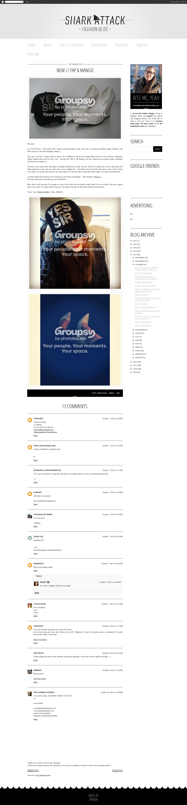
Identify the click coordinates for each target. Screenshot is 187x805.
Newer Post (33, 770)
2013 (135, 255)
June (137, 340)
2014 (135, 251)
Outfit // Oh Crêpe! (143, 322)
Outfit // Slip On (141, 295)
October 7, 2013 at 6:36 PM (113, 514)
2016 (135, 244)
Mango (111, 393)
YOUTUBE (33, 54)
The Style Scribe (40, 679)
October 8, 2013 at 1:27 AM (112, 626)
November (140, 261)
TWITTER (142, 45)
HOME (31, 45)
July (137, 337)
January (139, 357)
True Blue (39, 653)
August (138, 333)
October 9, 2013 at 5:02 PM (113, 670)
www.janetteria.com (44, 446)
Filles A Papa (102, 393)
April (137, 347)
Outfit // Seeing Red (143, 273)
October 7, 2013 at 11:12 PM (112, 604)
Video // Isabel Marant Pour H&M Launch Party (147, 290)
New (118, 393)
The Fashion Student (44, 692)
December (140, 258)
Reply (36, 436)
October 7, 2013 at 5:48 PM (113, 492)
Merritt (38, 670)
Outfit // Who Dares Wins (145, 286)
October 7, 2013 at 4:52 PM (113, 446)
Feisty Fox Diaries (40, 640)
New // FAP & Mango (75, 70)
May (137, 344)
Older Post (117, 770)
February (139, 354)
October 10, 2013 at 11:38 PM (112, 692)
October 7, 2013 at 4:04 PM (113, 419)
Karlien (38, 492)
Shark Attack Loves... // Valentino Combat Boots (146, 278)
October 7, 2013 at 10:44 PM (110, 582)
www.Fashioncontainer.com (43, 430)
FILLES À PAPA (43, 192)
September (140, 330)
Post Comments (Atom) (43, 775)
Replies (38, 576)
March (138, 351)
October (139, 265)
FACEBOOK (121, 45)
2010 (135, 369)
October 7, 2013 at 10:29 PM (112, 564)
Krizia (43, 582)
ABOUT (48, 45)
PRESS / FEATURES (71, 45)
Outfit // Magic (141, 304)
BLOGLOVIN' (99, 45)
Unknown (38, 419)
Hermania (39, 564)
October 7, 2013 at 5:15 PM (113, 470)
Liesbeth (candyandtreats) (47, 470)
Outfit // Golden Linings (145, 307)
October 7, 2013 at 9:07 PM (113, 537)
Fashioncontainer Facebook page (45, 432)
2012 (135, 362)
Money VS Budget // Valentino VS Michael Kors (148, 299)
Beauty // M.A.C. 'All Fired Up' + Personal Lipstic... (148, 317)
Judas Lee (38, 537)
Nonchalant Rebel (43, 514)
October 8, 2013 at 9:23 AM (112, 653)
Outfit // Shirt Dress (143, 282)
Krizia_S (98, 177)
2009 (135, 372)
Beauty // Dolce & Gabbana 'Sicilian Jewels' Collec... (147, 269)
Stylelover (40, 604)
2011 (135, 365)
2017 (135, 241)
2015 (135, 248)
